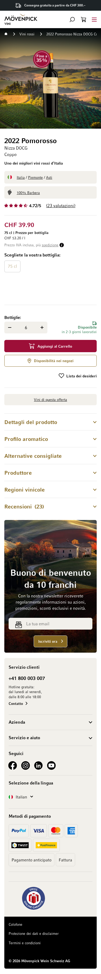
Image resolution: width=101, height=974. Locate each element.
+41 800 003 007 (27, 678)
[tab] (50, 421)
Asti (49, 177)
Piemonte (35, 177)
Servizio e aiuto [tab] (24, 737)
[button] (72, 20)
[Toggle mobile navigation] (94, 19)
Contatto (16, 703)
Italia (21, 177)
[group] (50, 276)
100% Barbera (28, 192)
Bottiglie (12, 317)
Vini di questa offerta (50, 399)
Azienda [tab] (17, 722)
